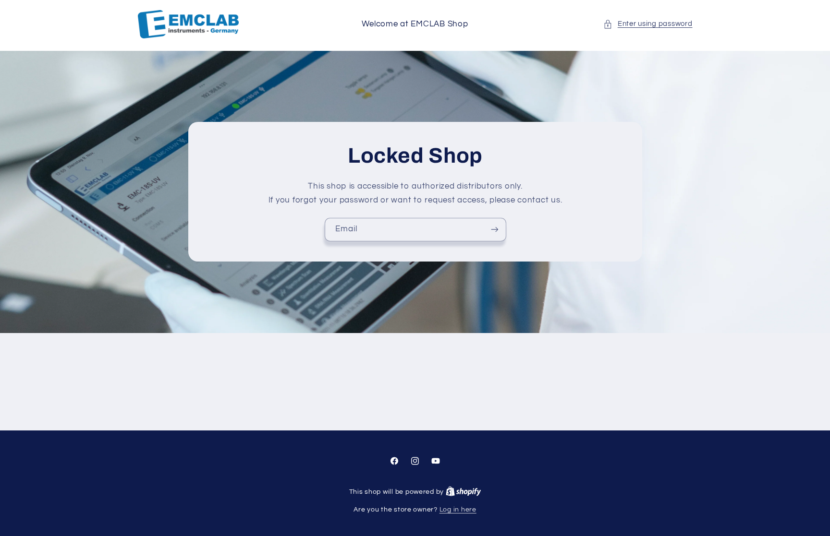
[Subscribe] (494, 229)
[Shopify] (463, 491)
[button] (647, 24)
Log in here (457, 509)
